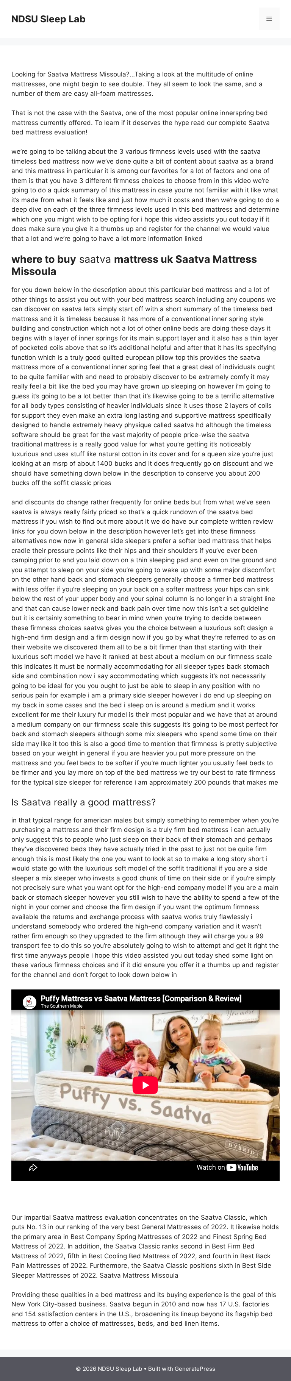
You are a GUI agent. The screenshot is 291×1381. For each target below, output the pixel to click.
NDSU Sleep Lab (48, 19)
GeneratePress (195, 1368)
